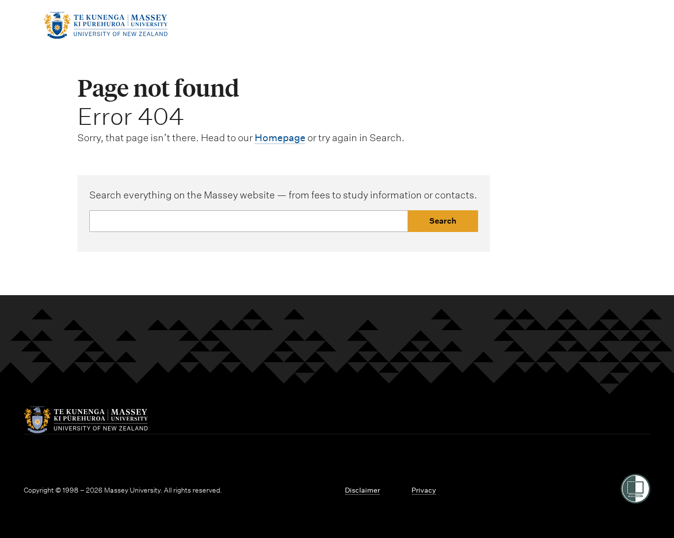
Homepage (280, 138)
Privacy (424, 490)
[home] (105, 36)
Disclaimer (362, 490)
